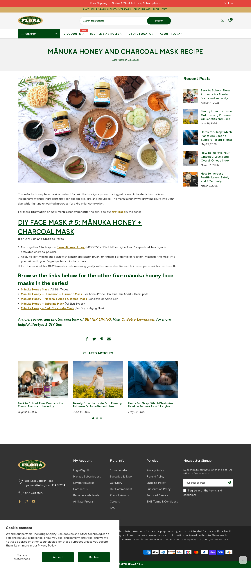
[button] (125, 564)
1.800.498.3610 (33, 493)
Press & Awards (120, 495)
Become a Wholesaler (87, 495)
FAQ (112, 508)
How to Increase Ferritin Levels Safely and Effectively (215, 177)
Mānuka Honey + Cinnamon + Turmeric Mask (51, 294)
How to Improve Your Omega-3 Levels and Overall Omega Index (215, 156)
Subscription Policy (159, 489)
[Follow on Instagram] (26, 501)
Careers (115, 501)
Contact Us (80, 489)
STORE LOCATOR (141, 34)
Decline (94, 557)
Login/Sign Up (82, 470)
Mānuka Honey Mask (35, 289)
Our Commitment (121, 489)
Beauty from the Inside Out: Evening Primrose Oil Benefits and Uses (97, 405)
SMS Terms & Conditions (162, 501)
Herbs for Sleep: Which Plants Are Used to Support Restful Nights (150, 405)
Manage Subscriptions (87, 476)
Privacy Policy (47, 545)
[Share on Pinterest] (101, 339)
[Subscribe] (229, 482)
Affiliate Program (84, 501)
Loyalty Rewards (83, 482)
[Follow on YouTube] (33, 501)
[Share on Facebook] (87, 339)
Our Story (116, 482)
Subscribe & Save (121, 476)
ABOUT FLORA (170, 34)
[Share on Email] (109, 339)
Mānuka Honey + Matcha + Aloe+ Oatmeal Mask (54, 299)
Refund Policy (155, 476)
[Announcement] (125, 3)
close (23, 3)
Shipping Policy (156, 482)
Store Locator (119, 470)
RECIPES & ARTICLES (105, 34)
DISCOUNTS (75, 34)
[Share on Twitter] (94, 339)
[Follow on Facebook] (19, 501)
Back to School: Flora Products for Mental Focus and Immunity (40, 405)
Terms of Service (157, 495)
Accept (58, 557)
